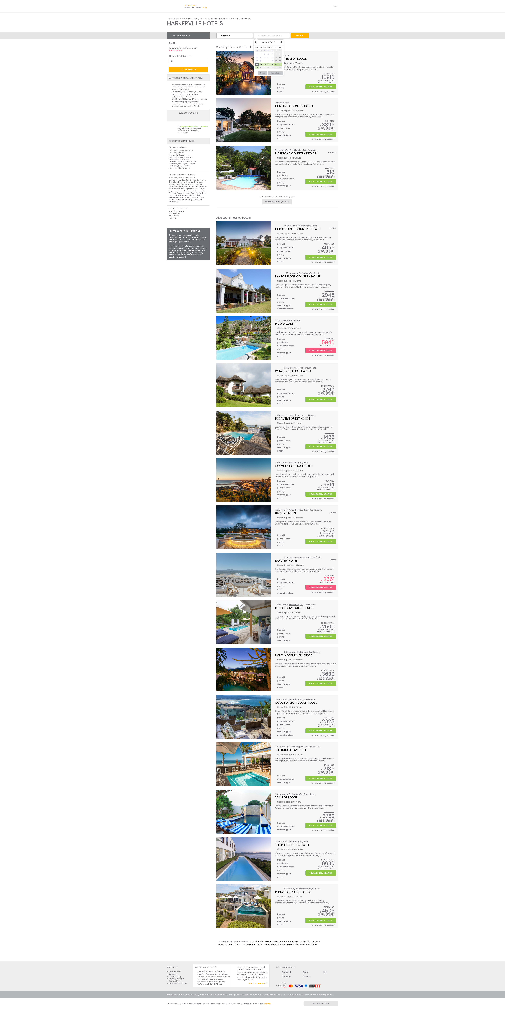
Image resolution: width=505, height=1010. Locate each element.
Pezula (179, 193)
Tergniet (190, 197)
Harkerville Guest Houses (180, 155)
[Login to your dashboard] (320, 7)
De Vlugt (181, 182)
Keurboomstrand (176, 188)
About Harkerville (176, 211)
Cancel (262, 73)
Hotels (203, 19)
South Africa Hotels (308, 941)
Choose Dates (275, 73)
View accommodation (320, 87)
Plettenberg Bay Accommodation (282, 944)
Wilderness (174, 202)
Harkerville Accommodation (181, 150)
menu (330, 7)
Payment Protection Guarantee (194, 127)
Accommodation (189, 19)
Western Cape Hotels (229, 944)
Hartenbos (183, 186)
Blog (325, 972)
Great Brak (173, 186)
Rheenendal (185, 195)
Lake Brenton (181, 191)
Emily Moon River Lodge (293, 655)
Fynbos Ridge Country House (297, 276)
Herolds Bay (194, 186)
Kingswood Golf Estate (194, 188)
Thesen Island (175, 199)
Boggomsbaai (175, 180)
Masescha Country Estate (295, 153)
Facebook (286, 972)
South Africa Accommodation (281, 941)
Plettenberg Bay (244, 19)
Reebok (176, 195)
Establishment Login (178, 983)
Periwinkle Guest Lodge (293, 892)
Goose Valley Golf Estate (180, 184)
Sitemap (267, 1004)
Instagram (286, 976)
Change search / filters (277, 201)
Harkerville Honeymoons (179, 168)
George (189, 182)
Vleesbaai (197, 199)
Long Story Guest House (294, 608)
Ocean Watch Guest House (296, 703)
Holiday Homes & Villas (181, 166)
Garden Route (229, 19)
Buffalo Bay (202, 180)
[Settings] (324, 7)
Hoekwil (203, 186)
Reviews (172, 218)
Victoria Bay (187, 199)
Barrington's (285, 513)
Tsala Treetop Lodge (291, 59)
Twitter (306, 972)
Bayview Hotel (286, 560)
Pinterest (307, 976)
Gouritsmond (197, 184)
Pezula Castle (285, 324)
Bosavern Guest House (292, 418)
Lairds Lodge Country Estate (297, 229)
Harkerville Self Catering (179, 159)
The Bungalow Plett (290, 750)
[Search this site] (315, 7)
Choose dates (176, 50)
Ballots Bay (183, 178)
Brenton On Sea (189, 180)
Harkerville (279, 103)
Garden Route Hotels (252, 944)
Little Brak (192, 191)
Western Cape (214, 19)
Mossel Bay (202, 191)
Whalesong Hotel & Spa (293, 371)
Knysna (172, 191)
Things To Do (174, 213)
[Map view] (207, 35)
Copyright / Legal (176, 978)
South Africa (173, 19)
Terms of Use (175, 981)
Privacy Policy (175, 976)
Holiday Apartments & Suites (183, 161)
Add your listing (321, 1003)
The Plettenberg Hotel (292, 845)
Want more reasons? (258, 983)
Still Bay (183, 197)
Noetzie (291, 320)
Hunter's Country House (294, 106)
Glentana (198, 182)
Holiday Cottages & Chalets (183, 164)
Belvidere (192, 178)
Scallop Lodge (286, 797)
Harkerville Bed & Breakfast (180, 157)
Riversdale (195, 195)
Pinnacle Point (189, 193)
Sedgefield (174, 197)
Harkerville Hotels (309, 944)
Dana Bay (173, 182)
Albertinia (173, 178)
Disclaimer (173, 974)
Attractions (174, 216)
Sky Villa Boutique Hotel (294, 466)
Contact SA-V (175, 971)
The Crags (199, 197)
